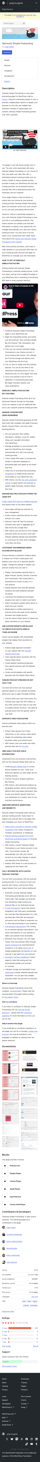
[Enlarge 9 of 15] (35, 1065)
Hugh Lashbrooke (13, 1255)
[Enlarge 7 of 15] (16, 1139)
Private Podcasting (12, 908)
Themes (24, 1383)
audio (24, 1301)
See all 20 (34, 1296)
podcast (26, 1305)
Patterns (24, 1390)
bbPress (6, 1421)
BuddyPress (7, 1425)
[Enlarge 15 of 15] (35, 1146)
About (4, 1379)
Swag (24, 1407)
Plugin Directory (7, 9)
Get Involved (26, 1396)
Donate (25, 1404)
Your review (6, 1346)
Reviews (7, 65)
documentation (15, 991)
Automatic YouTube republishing (17, 957)
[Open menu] (36, 3)
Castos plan (9, 972)
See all (35, 1346)
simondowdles (11, 1248)
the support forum (11, 997)
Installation (8, 71)
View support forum (9, 1366)
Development (9, 76)
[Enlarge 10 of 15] (35, 1080)
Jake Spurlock (11, 1262)
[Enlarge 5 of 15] (16, 1105)
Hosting (5, 1386)
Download (7, 52)
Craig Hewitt (9, 47)
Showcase (25, 1379)
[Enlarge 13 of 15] (35, 1123)
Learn (4, 1396)
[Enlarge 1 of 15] (16, 1053)
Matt (5, 1418)
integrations (9, 474)
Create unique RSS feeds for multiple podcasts (19, 501)
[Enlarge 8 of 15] (35, 1053)
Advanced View (8, 1311)
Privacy (5, 1390)
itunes (29, 1301)
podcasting (33, 1305)
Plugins (23, 1386)
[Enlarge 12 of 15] (35, 1111)
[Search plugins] (24, 23)
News (4, 1383)
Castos (4, 99)
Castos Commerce (12, 945)
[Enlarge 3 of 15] (16, 1079)
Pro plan (25, 746)
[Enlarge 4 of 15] (16, 1092)
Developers (6, 1404)
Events (23, 1400)
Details (6, 60)
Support (7, 81)
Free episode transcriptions (15, 926)
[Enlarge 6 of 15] (16, 1129)
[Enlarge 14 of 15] (35, 1135)
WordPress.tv (8, 1407)
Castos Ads (26, 948)
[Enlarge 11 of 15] (35, 1099)
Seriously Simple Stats (18, 767)
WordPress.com (9, 1414)
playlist (35, 1301)
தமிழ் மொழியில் (12, 1434)
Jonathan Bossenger (14, 1234)
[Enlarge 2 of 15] (16, 1066)
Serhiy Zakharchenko (14, 1241)
